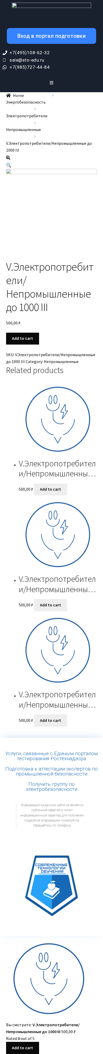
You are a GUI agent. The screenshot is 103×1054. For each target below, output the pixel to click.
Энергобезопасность (26, 102)
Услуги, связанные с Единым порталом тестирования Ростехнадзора (51, 756)
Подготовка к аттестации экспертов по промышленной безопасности (51, 771)
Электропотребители (26, 115)
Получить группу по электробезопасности (51, 786)
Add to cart (22, 338)
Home (18, 95)
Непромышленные (23, 129)
